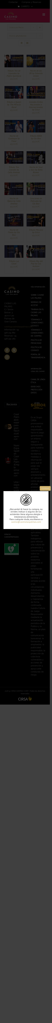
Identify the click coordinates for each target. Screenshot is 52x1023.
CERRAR (45, 488)
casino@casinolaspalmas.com (26, 521)
